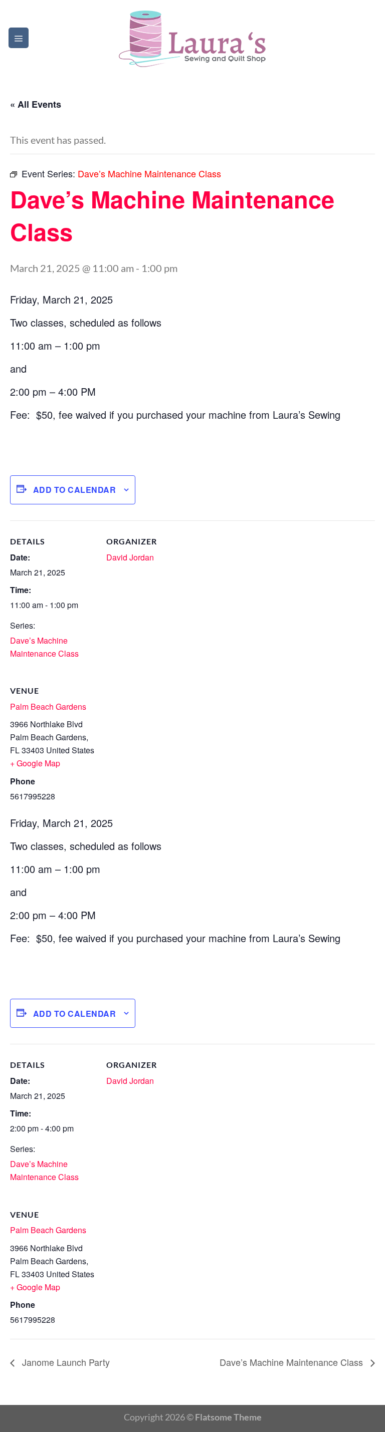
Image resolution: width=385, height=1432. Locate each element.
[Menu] (19, 38)
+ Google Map (35, 763)
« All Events (35, 104)
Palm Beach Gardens (48, 706)
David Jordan (130, 557)
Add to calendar (74, 489)
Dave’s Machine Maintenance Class (292, 1361)
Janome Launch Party (65, 1361)
